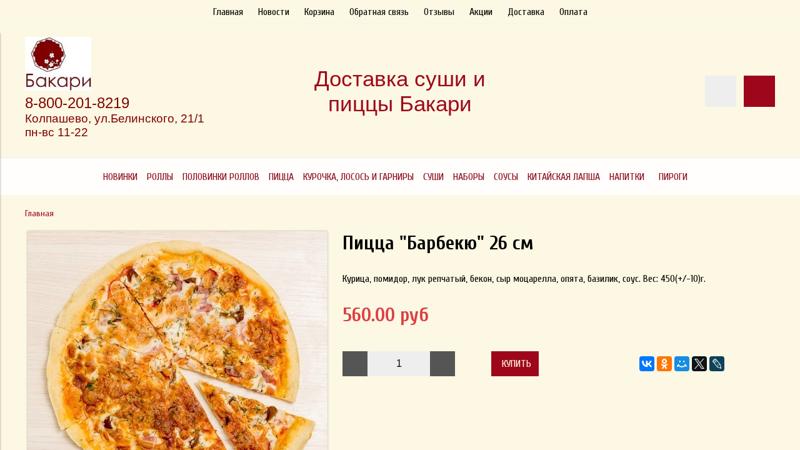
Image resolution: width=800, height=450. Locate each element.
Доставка (526, 12)
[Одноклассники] (664, 363)
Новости (273, 12)
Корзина (319, 12)
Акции (480, 12)
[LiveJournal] (716, 363)
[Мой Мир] (681, 363)
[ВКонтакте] (646, 363)
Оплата (573, 12)
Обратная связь (379, 12)
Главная (228, 12)
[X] (699, 363)
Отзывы (439, 12)
